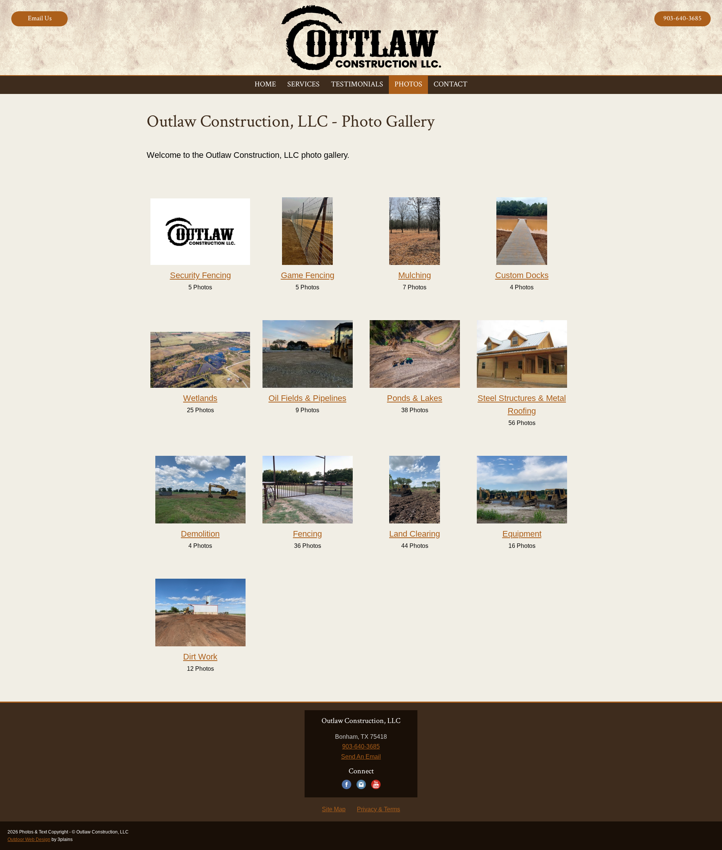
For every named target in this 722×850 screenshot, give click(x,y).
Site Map (334, 809)
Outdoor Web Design (29, 839)
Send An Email (361, 756)
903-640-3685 (682, 18)
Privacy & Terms (378, 809)
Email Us (40, 18)
